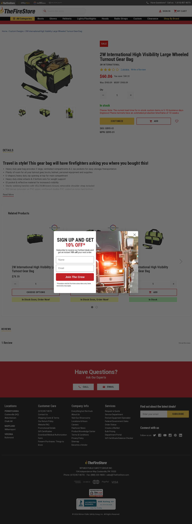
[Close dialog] (134, 234)
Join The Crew (75, 277)
